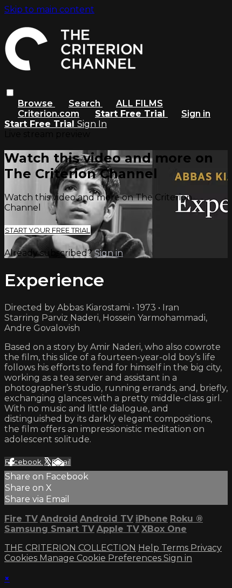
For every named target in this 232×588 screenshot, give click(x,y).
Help (149, 548)
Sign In (92, 124)
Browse (36, 103)
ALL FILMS (139, 103)
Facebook (24, 461)
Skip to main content (49, 9)
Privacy (206, 548)
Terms (175, 548)
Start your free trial (47, 230)
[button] (9, 92)
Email (61, 461)
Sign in (195, 114)
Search (86, 103)
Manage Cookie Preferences (101, 558)
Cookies (21, 558)
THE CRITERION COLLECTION (70, 548)
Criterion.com (48, 114)
